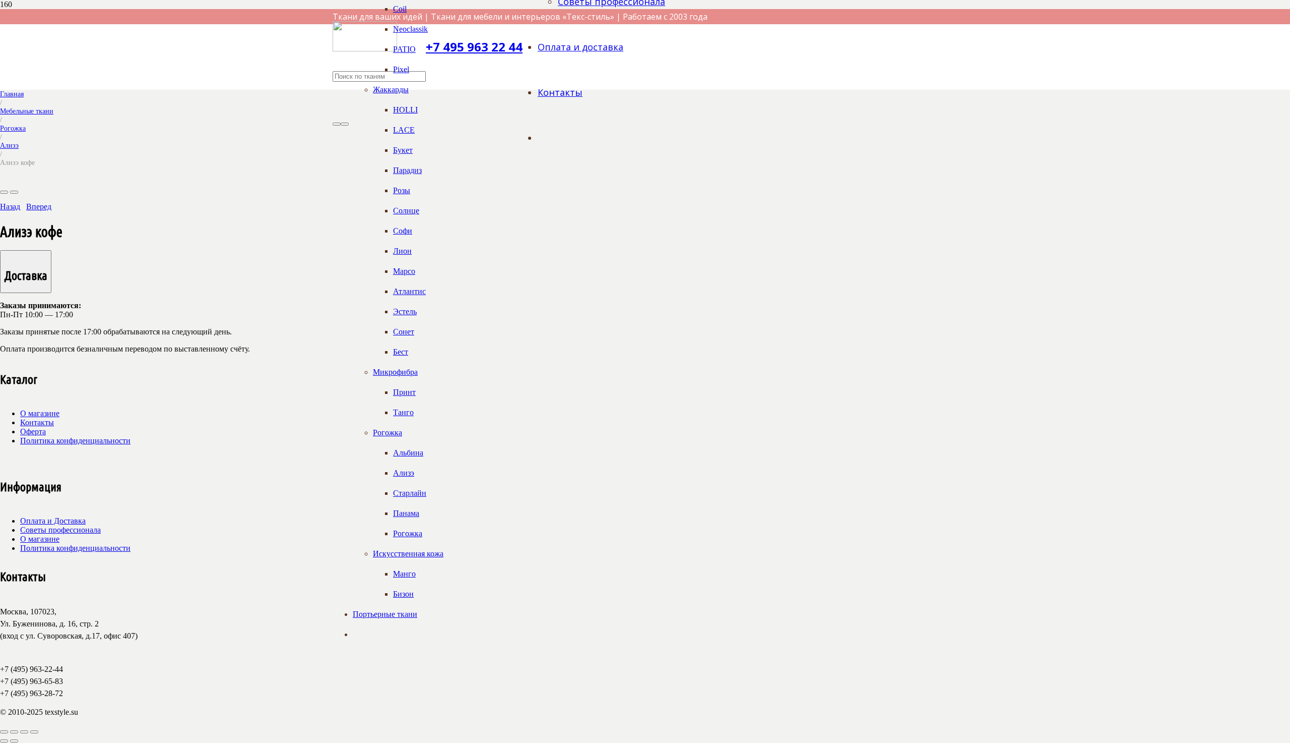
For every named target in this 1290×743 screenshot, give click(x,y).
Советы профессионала (60, 530)
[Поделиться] (24, 731)
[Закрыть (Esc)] (34, 731)
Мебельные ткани (26, 111)
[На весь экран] (14, 731)
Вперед (38, 206)
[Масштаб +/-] (4, 731)
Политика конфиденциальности (75, 440)
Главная (12, 94)
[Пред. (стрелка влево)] (4, 740)
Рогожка (13, 128)
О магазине (39, 413)
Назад (10, 206)
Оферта (33, 431)
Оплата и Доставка (53, 521)
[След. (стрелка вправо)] (14, 740)
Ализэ (9, 145)
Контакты (37, 422)
